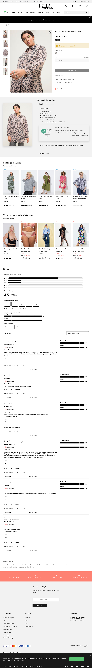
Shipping (39, 666)
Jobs (26, 623)
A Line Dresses (7, 565)
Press (26, 620)
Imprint (16, 666)
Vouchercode (7, 632)
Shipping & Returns (59, 75)
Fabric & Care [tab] (50, 104)
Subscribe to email (8, 623)
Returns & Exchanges (27, 666)
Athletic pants (50, 565)
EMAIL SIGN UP (84, 1)
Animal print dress (39, 565)
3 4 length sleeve (30, 567)
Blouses (15, 25)
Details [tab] (41, 104)
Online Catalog (7, 629)
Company (28, 618)
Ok (76, 659)
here (22, 660)
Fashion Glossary (8, 638)
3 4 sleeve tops (60, 565)
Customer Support (8, 618)
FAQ (4, 620)
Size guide (86, 57)
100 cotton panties (26, 565)
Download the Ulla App (10, 626)
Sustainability (29, 626)
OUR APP (74, 1)
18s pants (21, 567)
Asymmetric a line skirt (10, 567)
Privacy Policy (7, 666)
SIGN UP (39, 605)
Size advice (6, 635)
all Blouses (23, 25)
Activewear (16, 565)
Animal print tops (71, 565)
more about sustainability (80, 135)
